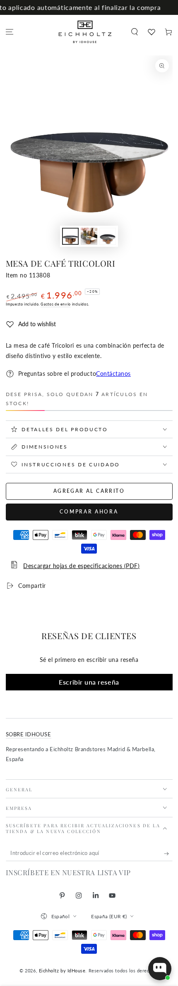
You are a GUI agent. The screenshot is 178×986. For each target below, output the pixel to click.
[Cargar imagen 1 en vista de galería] (70, 236)
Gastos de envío (55, 304)
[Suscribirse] (168, 853)
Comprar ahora (89, 512)
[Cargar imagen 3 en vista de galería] (107, 236)
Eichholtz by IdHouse (62, 970)
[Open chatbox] (159, 968)
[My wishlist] (151, 32)
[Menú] (9, 32)
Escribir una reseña (89, 682)
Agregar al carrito (89, 491)
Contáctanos (113, 373)
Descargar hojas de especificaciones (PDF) (81, 566)
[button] (134, 32)
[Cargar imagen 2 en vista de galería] (89, 236)
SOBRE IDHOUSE (28, 734)
